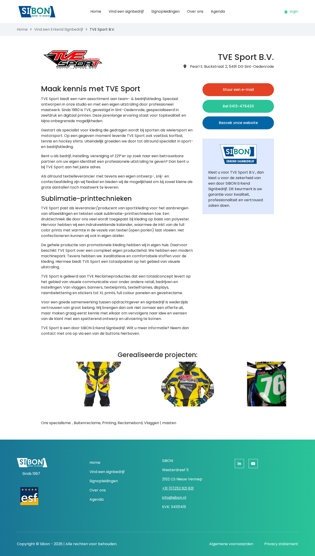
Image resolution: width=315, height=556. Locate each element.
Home (22, 29)
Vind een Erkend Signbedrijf (58, 29)
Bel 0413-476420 (238, 106)
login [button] (294, 11)
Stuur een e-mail (238, 89)
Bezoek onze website (238, 122)
